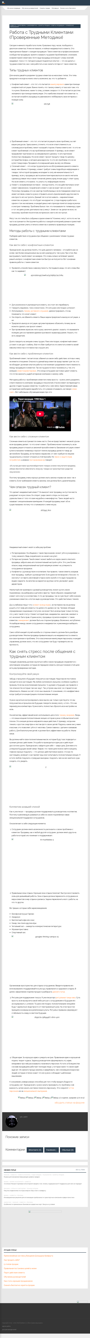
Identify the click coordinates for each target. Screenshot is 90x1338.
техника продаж (32, 1188)
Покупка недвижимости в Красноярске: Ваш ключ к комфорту (25, 1190)
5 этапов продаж (11, 1264)
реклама (7, 1188)
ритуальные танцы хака (65, 998)
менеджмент (24, 620)
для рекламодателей (9, 1329)
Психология (47, 1175)
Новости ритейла (24, 1175)
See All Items (80, 1170)
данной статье (58, 992)
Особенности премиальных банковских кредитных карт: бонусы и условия (29, 1204)
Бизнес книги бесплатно (68, 8)
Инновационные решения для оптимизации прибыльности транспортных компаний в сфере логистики (39, 1197)
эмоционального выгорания (35, 1091)
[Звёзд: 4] (47, 1097)
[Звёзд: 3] (39, 1097)
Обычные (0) (68, 1150)
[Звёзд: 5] (55, 1097)
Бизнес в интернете (16, 1181)
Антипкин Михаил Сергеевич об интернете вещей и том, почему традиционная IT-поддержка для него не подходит (43, 1184)
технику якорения (66, 715)
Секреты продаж (45, 8)
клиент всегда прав (41, 605)
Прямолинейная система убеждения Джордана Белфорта (28, 1256)
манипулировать (57, 84)
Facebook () (52, 1150)
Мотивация (55, 8)
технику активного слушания (36, 311)
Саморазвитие (32, 25)
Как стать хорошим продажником (18, 1281)
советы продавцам (57, 25)
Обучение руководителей (30, 8)
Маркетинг (7, 1202)
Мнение (6, 1175)
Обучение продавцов (13, 8)
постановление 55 (37, 460)
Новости (13, 25)
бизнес (6, 1181)
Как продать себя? (12, 1260)
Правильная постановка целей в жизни (20, 1268)
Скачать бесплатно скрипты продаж (19, 1285)
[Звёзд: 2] (30, 1097)
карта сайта (6, 1326)
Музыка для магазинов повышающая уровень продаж (22, 1177)
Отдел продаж (36, 1175)
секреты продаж (44, 25)
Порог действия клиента (14, 1273)
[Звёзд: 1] (22, 1097)
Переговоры (21, 25)
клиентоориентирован (26, 371)
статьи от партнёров (18, 1188)
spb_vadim (24, 1117)
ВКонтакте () (35, 1150)
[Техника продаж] (3, 3)
